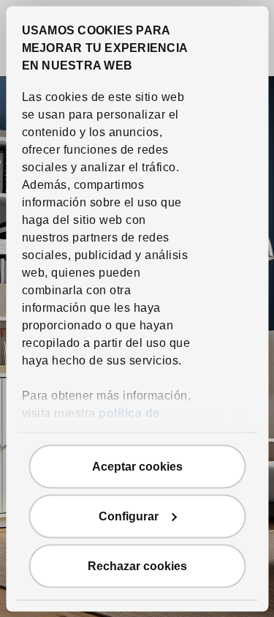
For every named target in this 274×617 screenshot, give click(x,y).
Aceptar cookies (137, 466)
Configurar (129, 515)
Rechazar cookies (137, 565)
